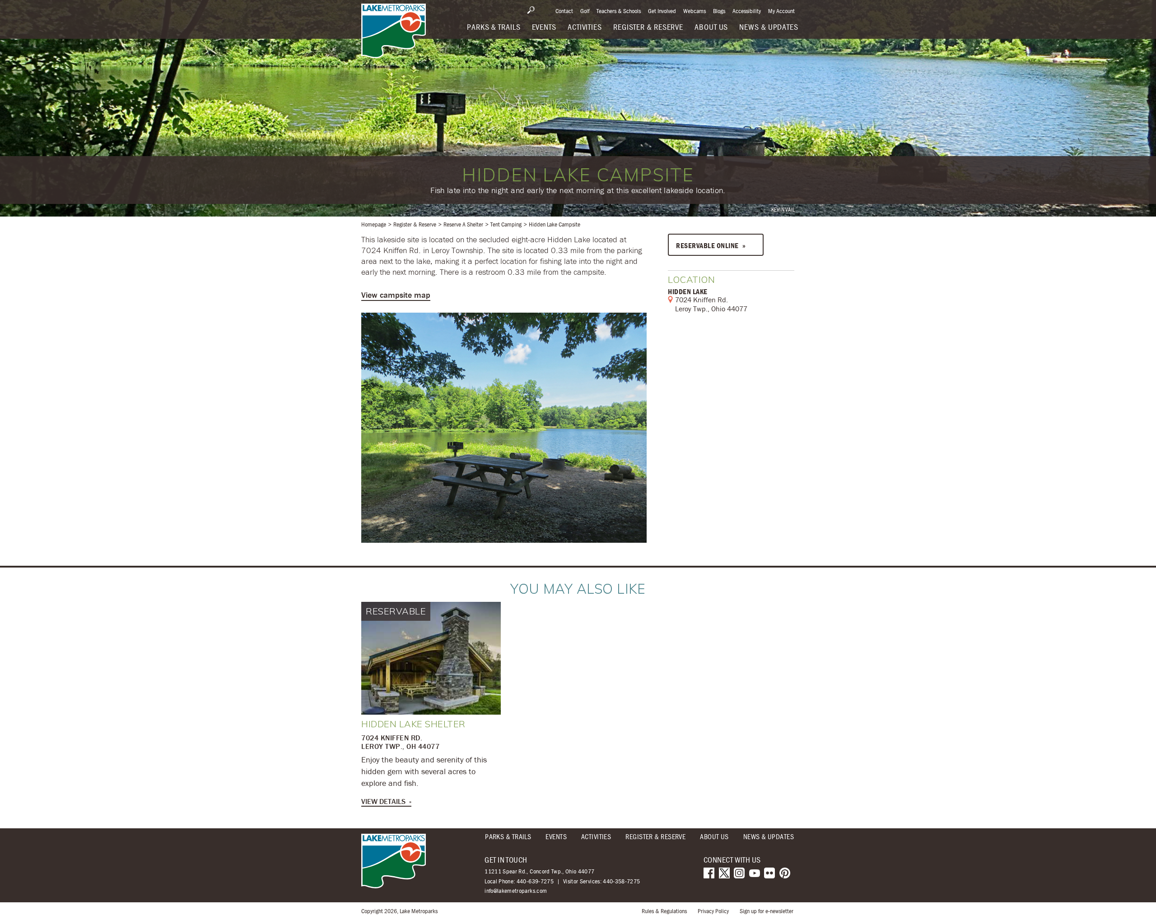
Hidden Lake (688, 291)
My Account (781, 11)
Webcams (694, 11)
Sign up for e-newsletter (766, 911)
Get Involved (662, 11)
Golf (584, 11)
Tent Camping (506, 224)
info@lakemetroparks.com (516, 891)
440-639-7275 (535, 881)
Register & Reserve (414, 224)
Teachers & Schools (619, 11)
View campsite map (395, 295)
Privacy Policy (713, 911)
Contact (564, 11)
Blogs (719, 11)
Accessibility (746, 11)
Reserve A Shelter (463, 224)
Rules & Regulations (664, 911)
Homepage (373, 224)
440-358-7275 (621, 881)
